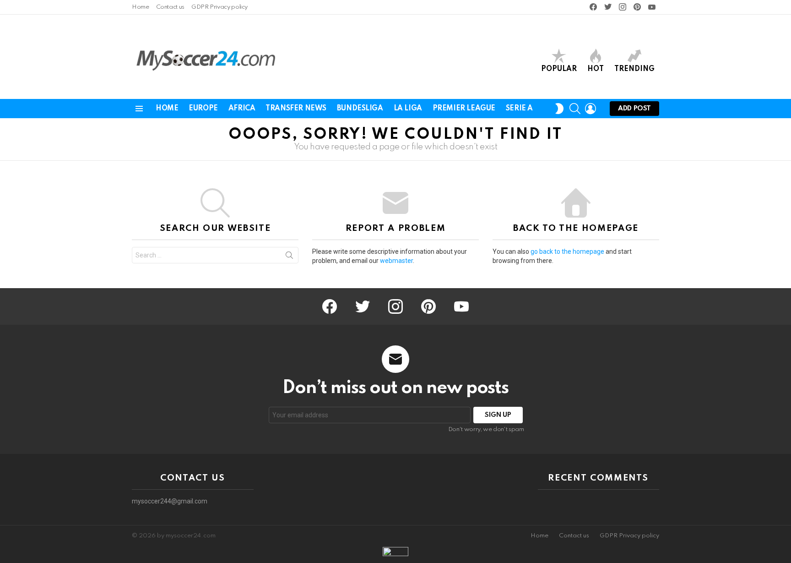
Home (140, 7)
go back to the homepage (567, 251)
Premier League (464, 108)
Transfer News (295, 108)
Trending (634, 69)
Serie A (519, 108)
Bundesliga (360, 108)
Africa (241, 108)
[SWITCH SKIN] (559, 108)
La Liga (408, 108)
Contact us (170, 7)
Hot (595, 69)
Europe (203, 108)
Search (289, 257)
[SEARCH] (574, 108)
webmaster (396, 260)
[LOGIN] (590, 108)
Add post (634, 108)
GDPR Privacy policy (219, 7)
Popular (559, 69)
